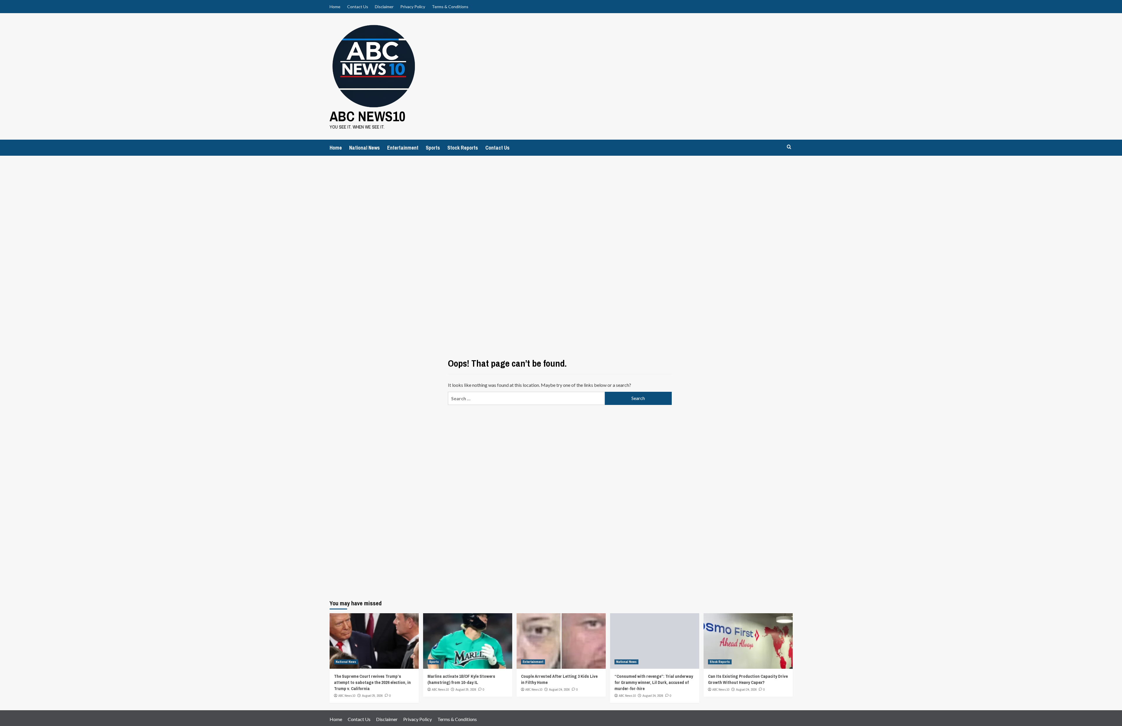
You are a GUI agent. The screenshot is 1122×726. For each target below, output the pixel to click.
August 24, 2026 (559, 689)
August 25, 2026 (372, 696)
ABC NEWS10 (368, 116)
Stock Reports (462, 147)
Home (335, 6)
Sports (433, 147)
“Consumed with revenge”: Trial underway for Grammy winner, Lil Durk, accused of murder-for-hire (653, 682)
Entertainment (402, 147)
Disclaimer (384, 6)
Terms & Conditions (450, 6)
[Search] (789, 147)
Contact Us (357, 6)
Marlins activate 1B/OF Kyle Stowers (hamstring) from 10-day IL (461, 679)
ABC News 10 (346, 696)
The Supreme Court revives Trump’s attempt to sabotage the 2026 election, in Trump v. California (372, 682)
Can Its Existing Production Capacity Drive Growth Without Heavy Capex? (748, 679)
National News (364, 147)
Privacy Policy (412, 6)
